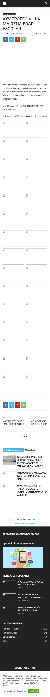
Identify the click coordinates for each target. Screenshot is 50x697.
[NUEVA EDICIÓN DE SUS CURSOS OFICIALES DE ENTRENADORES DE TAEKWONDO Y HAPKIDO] (9, 460)
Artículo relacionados (13, 450)
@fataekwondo (25, 523)
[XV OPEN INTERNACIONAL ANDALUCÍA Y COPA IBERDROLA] (9, 598)
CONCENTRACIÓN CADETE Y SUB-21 (39, 422)
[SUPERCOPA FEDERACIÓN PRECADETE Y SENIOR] (9, 611)
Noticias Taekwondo (17, 10)
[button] (46, 3)
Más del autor (31, 450)
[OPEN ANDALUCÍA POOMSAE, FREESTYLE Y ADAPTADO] (9, 585)
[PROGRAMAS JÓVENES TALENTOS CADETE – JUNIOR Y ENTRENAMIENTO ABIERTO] (9, 488)
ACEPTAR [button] (34, 691)
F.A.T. (8, 33)
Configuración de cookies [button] (15, 691)
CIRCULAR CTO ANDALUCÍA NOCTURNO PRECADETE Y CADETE (31, 475)
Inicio (5, 10)
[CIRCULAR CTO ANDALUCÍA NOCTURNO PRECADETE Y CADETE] (9, 476)
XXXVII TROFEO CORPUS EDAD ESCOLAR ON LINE (13, 422)
